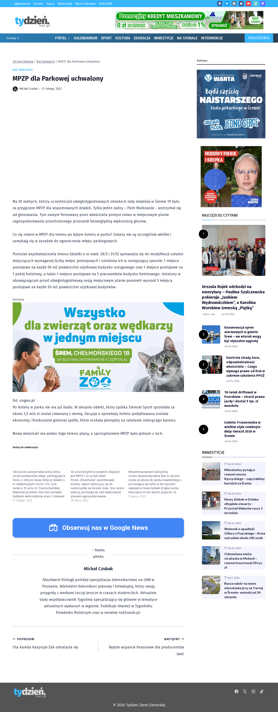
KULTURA (122, 38)
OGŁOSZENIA (258, 38)
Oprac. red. (209, 314)
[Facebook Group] (241, 3)
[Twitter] (226, 3)
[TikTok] (255, 3)
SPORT (106, 38)
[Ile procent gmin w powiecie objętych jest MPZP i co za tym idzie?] (100, 486)
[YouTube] (248, 3)
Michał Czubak (28, 88)
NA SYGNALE (187, 38)
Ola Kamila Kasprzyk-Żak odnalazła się (45, 643)
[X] (244, 691)
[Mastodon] (262, 3)
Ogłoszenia (22, 3)
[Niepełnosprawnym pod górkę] (157, 484)
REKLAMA (105, 3)
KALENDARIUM (85, 38)
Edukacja (212, 268)
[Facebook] (219, 3)
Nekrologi (65, 3)
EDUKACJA (142, 38)
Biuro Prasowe (85, 3)
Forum (38, 3)
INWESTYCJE (163, 38)
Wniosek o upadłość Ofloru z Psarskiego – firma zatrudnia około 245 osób (244, 533)
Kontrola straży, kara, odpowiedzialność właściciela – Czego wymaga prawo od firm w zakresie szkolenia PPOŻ (245, 366)
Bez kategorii (23, 69)
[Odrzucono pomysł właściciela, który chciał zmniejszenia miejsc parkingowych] (42, 486)
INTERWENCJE (212, 38)
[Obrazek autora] (15, 88)
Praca (50, 3)
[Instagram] (234, 3)
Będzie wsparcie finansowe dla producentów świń (146, 646)
